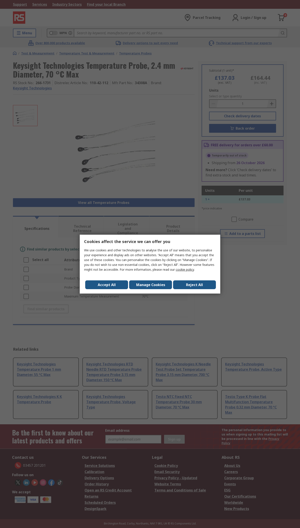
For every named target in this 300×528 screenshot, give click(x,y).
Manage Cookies (150, 284)
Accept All (107, 284)
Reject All (194, 284)
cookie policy (185, 269)
